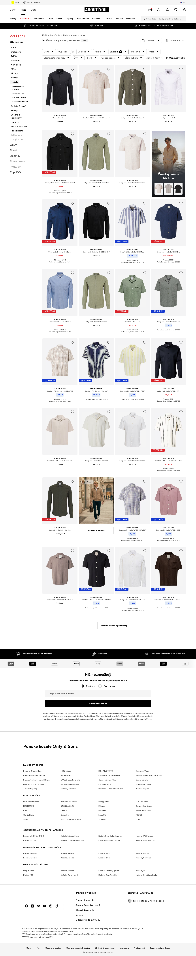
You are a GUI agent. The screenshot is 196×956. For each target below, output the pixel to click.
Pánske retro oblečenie (109, 775)
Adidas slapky (142, 789)
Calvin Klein (28, 815)
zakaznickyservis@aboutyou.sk (74, 719)
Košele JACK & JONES (33, 836)
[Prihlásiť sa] (158, 10)
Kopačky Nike (104, 784)
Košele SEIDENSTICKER (109, 840)
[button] (151, 40)
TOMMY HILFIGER (69, 801)
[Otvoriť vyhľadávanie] (143, 18)
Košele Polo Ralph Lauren (110, 836)
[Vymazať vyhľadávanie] (183, 18)
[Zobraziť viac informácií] (60, 126)
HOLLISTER (28, 806)
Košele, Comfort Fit (107, 875)
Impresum (124, 948)
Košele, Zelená (67, 853)
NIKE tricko (66, 771)
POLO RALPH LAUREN (71, 819)
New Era (102, 810)
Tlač (38, 948)
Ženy (12, 9)
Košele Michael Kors (70, 836)
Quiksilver (65, 815)
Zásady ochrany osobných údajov (67, 716)
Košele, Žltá (104, 858)
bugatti (102, 815)
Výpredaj (63, 51)
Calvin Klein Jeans (144, 806)
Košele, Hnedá (67, 858)
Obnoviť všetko (177, 57)
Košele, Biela (104, 853)
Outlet (17, 2)
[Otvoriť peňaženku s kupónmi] (150, 10)
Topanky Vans (142, 771)
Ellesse (101, 806)
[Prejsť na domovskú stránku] (40, 894)
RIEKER (139, 815)
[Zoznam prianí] (176, 10)
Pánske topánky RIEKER (34, 775)
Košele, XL (140, 870)
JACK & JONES (68, 806)
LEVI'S (64, 810)
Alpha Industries (143, 810)
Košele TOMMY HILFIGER (72, 840)
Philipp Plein (103, 801)
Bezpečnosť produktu (160, 948)
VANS (25, 819)
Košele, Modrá (30, 853)
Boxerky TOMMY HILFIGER (110, 789)
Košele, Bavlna (67, 870)
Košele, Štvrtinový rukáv (147, 875)
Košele (66, 35)
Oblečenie (55, 35)
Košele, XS (28, 875)
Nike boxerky (67, 775)
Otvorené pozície (53, 948)
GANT (139, 819)
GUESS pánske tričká (70, 780)
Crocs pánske (142, 780)
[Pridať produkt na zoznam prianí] (72, 69)
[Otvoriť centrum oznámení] (167, 9)
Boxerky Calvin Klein (32, 771)
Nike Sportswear (31, 801)
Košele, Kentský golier (108, 870)
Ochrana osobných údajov (78, 948)
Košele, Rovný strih (69, 875)
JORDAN (102, 819)
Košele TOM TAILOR (145, 840)
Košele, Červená (143, 858)
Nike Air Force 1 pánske (33, 784)
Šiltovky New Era (68, 789)
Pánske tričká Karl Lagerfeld (149, 775)
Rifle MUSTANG (105, 771)
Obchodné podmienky (105, 948)
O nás (29, 948)
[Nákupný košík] (184, 10)
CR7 (25, 810)
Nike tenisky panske (70, 784)
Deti (33, 9)
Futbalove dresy (143, 784)
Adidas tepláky (30, 789)
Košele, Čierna (30, 858)
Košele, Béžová (143, 853)
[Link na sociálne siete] (26, 906)
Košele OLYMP (30, 840)
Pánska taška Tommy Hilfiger (36, 780)
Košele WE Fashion (144, 836)
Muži (23, 9)
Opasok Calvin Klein (107, 780)
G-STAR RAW (142, 801)
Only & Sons (79, 35)
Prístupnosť (139, 948)
